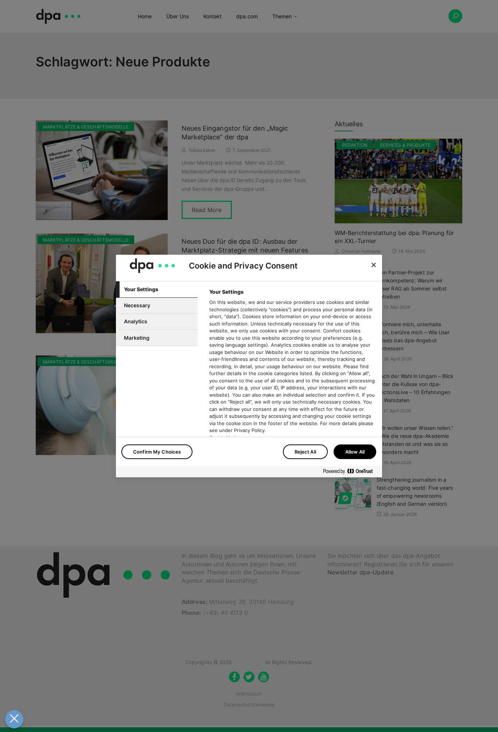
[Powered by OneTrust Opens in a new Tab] (350, 472)
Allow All (355, 452)
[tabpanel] (293, 385)
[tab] (157, 289)
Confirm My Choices (157, 452)
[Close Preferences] (14, 719)
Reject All (305, 452)
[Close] (374, 265)
